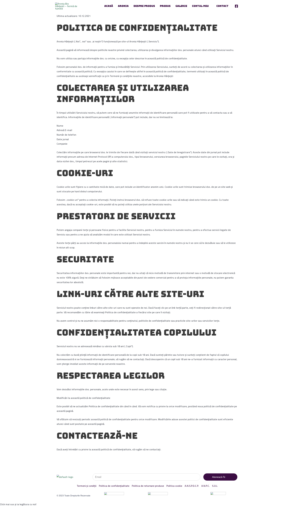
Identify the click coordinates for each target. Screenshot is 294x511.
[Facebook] (236, 6)
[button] (210, 6)
